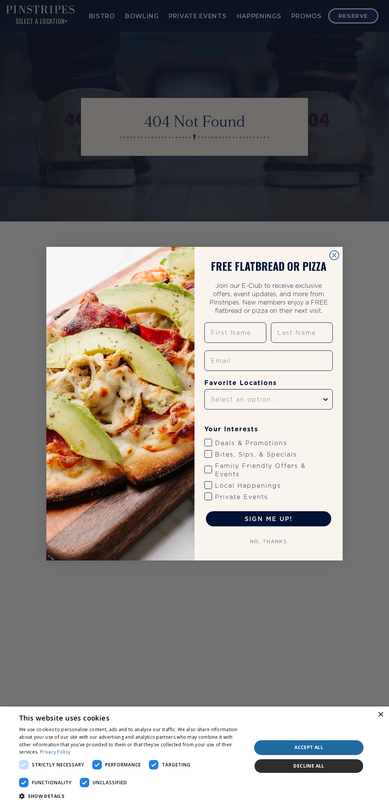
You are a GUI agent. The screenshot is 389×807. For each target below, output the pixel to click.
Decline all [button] (308, 766)
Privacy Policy (55, 752)
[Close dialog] (334, 255)
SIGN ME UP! (269, 519)
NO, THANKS (268, 541)
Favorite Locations (240, 382)
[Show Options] (325, 399)
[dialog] (194, 757)
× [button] (380, 715)
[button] (132, 796)
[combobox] (266, 399)
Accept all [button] (308, 747)
